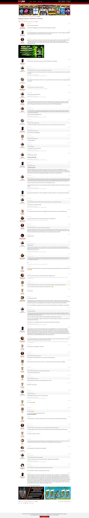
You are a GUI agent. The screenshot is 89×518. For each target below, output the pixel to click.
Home (30, 1)
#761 (69, 119)
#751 (69, 23)
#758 (69, 92)
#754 (69, 59)
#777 (69, 273)
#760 (69, 107)
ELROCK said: (30, 455)
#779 (69, 289)
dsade (20, 20)
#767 (69, 175)
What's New (20, 3)
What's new (40, 1)
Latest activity (25, 3)
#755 (69, 66)
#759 (69, 99)
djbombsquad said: (31, 226)
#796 (69, 439)
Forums (34, 1)
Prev (20, 21)
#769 (69, 198)
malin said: (29, 200)
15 (26, 21)
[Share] (68, 23)
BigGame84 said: (30, 309)
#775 (69, 254)
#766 (69, 162)
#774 (69, 241)
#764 (69, 142)
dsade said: (29, 121)
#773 (69, 234)
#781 (69, 307)
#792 (69, 407)
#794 (69, 424)
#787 (69, 367)
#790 (69, 390)
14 (24, 21)
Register (29, 3)
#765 (69, 153)
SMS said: (29, 144)
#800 (69, 473)
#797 (69, 446)
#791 (69, 400)
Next (36, 21)
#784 (69, 344)
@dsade (28, 361)
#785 (69, 352)
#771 (69, 216)
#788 (69, 375)
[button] (36, 1)
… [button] (32, 21)
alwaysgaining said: (31, 243)
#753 (69, 38)
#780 (69, 296)
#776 (69, 266)
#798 (69, 453)
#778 (69, 281)
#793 (69, 416)
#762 (69, 127)
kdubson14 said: (30, 68)
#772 (69, 224)
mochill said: (30, 283)
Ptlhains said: (30, 109)
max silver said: (30, 137)
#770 (69, 209)
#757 (69, 85)
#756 (69, 78)
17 (29, 21)
